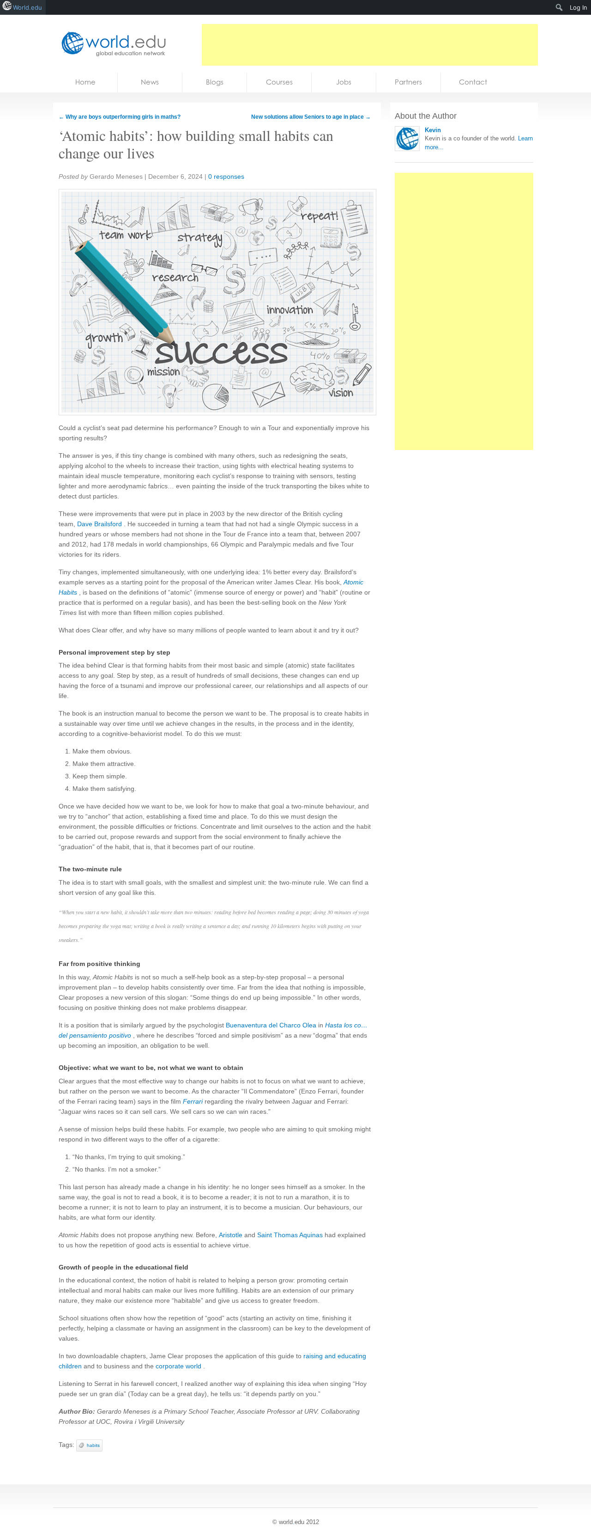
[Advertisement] (370, 45)
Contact (473, 82)
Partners (408, 82)
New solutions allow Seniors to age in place (311, 117)
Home (85, 82)
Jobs (343, 82)
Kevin (433, 130)
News (150, 82)
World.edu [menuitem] (27, 7)
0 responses (226, 176)
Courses (279, 82)
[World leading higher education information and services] (111, 44)
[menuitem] (559, 7)
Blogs (214, 82)
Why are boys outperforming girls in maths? (120, 117)
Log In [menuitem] (578, 7)
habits (93, 1445)
